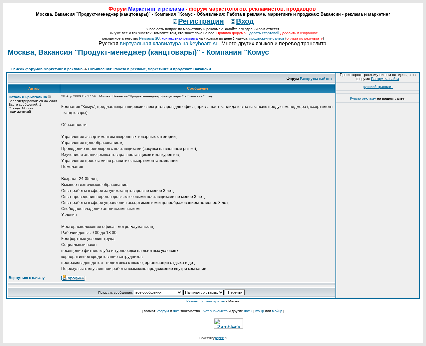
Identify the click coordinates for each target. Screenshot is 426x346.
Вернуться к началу (27, 278)
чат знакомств (215, 311)
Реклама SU (149, 38)
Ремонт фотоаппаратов (205, 301)
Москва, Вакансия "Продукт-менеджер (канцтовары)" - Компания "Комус (138, 52)
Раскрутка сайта (385, 79)
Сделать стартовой (263, 33)
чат (175, 311)
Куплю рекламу (363, 98)
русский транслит (378, 87)
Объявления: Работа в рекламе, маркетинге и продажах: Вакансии (149, 69)
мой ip (277, 311)
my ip (259, 311)
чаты (248, 311)
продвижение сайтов (266, 38)
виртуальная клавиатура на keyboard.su (169, 43)
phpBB (219, 338)
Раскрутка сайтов (316, 79)
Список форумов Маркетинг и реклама (47, 69)
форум (163, 311)
